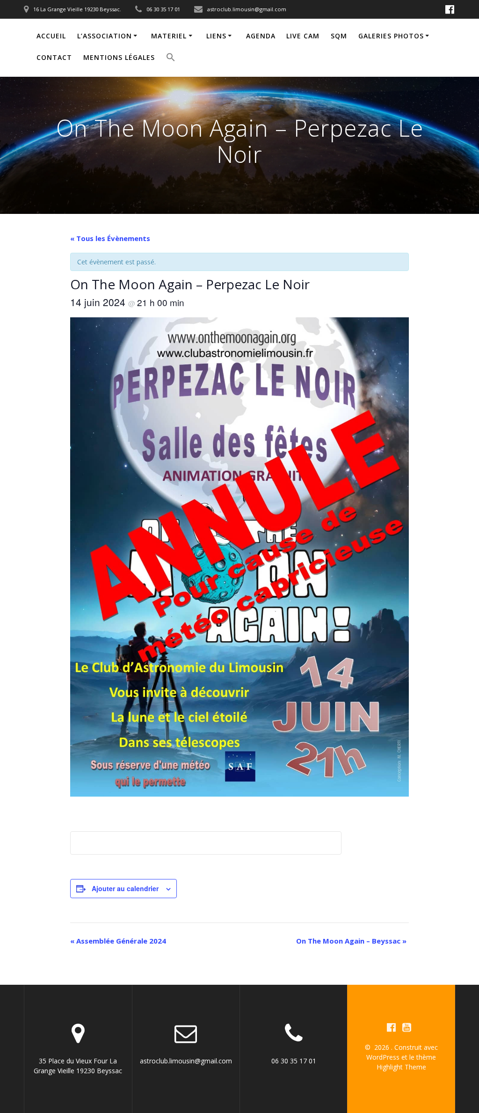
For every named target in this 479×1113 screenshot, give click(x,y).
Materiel (169, 35)
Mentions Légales (119, 57)
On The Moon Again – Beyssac (351, 940)
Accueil (51, 35)
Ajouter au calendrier (125, 888)
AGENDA (261, 35)
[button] (170, 58)
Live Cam (302, 35)
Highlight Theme (401, 1066)
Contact (54, 57)
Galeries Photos (391, 35)
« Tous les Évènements (110, 238)
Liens (216, 35)
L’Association (104, 35)
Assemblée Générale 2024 (118, 940)
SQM (339, 35)
